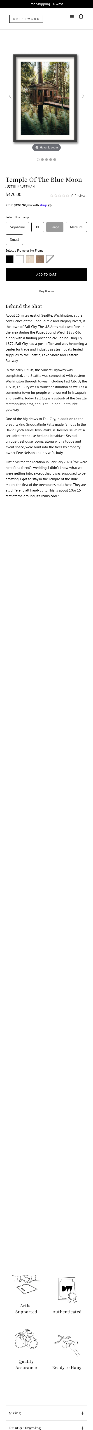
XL (38, 225)
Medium (76, 225)
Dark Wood (40, 259)
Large (55, 225)
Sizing (15, 1413)
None (50, 259)
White (20, 259)
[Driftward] (26, 19)
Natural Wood (30, 259)
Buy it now (46, 291)
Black (10, 259)
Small (14, 238)
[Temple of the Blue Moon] (38, 159)
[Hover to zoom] (46, 97)
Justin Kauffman (20, 186)
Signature (17, 225)
